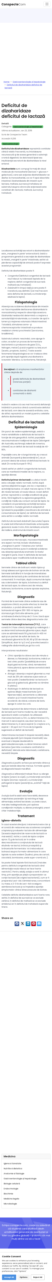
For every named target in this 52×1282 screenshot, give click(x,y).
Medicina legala (11, 1198)
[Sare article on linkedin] (28, 924)
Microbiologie (10, 1203)
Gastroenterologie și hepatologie (27, 127)
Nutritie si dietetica (13, 1168)
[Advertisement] (26, 50)
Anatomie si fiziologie (14, 1173)
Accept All (9, 1277)
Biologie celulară (12, 1183)
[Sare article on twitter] (22, 924)
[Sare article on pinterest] (33, 924)
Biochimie (8, 1193)
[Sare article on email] (39, 924)
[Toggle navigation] (46, 4)
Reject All (37, 1277)
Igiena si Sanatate (12, 1163)
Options (23, 1277)
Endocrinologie (11, 1188)
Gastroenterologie (11, 144)
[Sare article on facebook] (16, 924)
